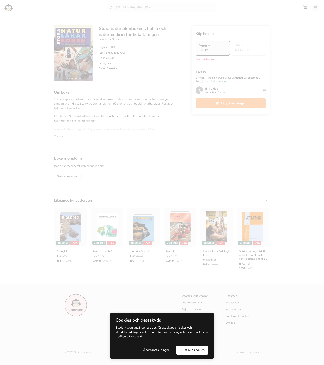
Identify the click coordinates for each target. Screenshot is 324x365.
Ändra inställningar (156, 350)
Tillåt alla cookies (192, 350)
